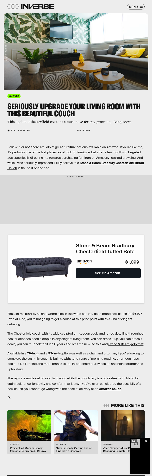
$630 (136, 314)
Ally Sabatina (22, 130)
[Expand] (134, 441)
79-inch (33, 353)
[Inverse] (37, 6)
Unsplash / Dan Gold (6, 53)
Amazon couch (110, 389)
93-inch (54, 353)
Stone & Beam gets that (125, 344)
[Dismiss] (146, 441)
